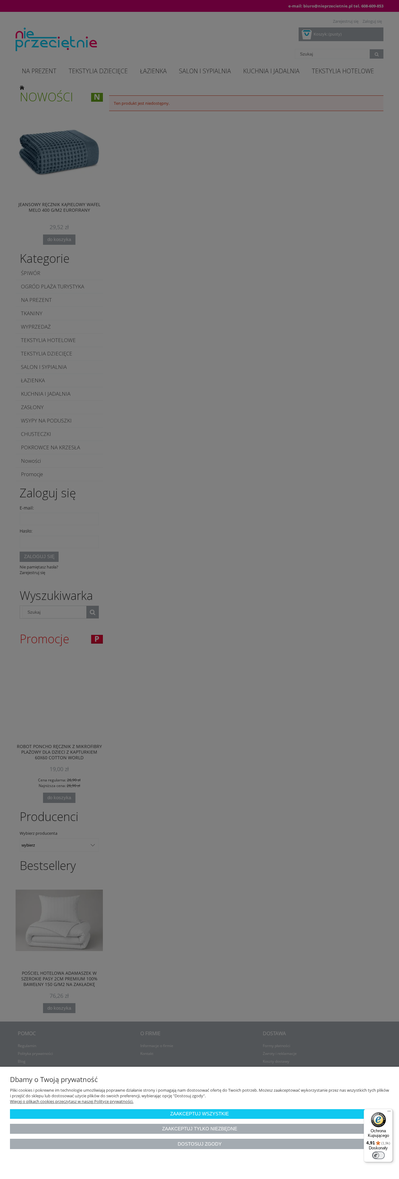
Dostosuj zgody (200, 1144)
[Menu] (389, 1112)
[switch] (378, 1155)
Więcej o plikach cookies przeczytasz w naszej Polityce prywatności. (71, 1101)
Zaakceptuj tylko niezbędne (199, 1128)
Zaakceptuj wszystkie (199, 1113)
